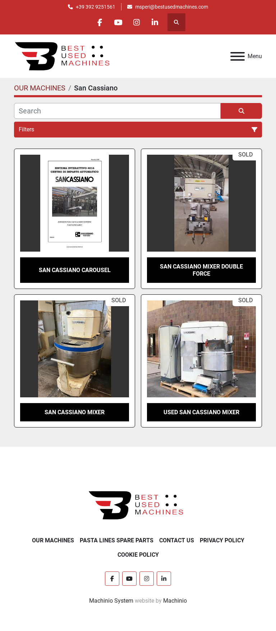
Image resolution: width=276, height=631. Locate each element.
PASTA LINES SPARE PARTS (116, 540)
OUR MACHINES (53, 540)
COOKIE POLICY (138, 554)
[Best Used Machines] (138, 504)
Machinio (175, 600)
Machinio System (111, 600)
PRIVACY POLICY (222, 540)
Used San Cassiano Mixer (201, 412)
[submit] (241, 111)
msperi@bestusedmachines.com (171, 7)
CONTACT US (176, 540)
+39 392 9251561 (95, 7)
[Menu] (237, 56)
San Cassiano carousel (75, 270)
